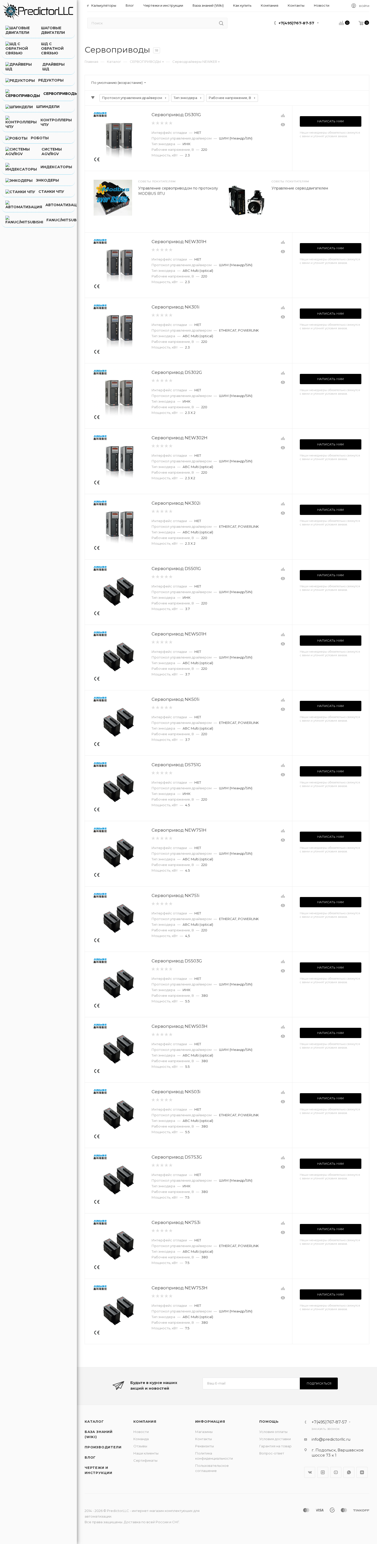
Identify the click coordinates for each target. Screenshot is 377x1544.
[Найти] (221, 23)
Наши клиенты (145, 1453)
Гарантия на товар (275, 1446)
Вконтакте (309, 1472)
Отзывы (140, 1446)
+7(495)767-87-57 (296, 23)
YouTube (335, 1472)
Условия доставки (275, 1439)
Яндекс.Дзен (362, 1472)
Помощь (269, 1421)
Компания (144, 1421)
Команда (141, 1439)
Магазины (204, 1432)
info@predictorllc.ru (331, 1439)
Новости (141, 1432)
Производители (103, 1447)
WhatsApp (348, 1472)
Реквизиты (204, 1446)
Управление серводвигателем (300, 188)
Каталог (94, 1421)
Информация (210, 1421)
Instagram (322, 1472)
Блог (90, 1457)
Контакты (203, 1439)
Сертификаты (145, 1460)
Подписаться (319, 1383)
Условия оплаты (273, 1432)
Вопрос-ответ (271, 1453)
